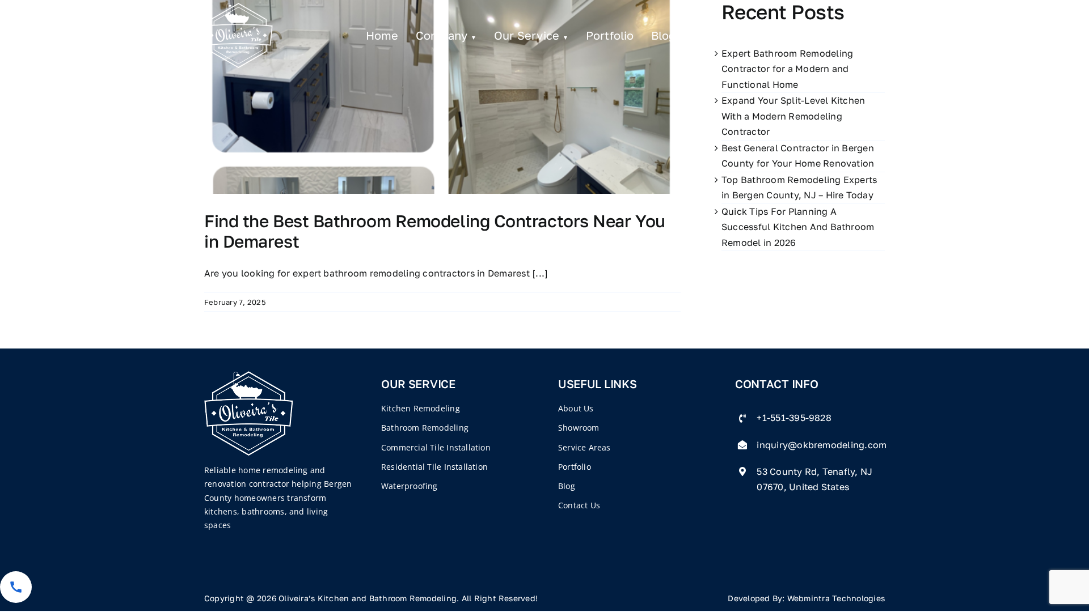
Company (442, 35)
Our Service (527, 35)
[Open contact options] (16, 587)
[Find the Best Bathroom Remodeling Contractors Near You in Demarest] (442, 97)
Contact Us (724, 35)
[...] (540, 273)
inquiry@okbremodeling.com (822, 444)
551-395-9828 (828, 35)
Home (382, 35)
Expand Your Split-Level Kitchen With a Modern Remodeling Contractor (793, 116)
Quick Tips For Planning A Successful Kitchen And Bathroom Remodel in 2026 (797, 227)
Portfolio (610, 35)
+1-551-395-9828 (794, 417)
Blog (663, 35)
